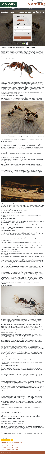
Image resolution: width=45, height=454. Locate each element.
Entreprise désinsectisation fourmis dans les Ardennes (11, 442)
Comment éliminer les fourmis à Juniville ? (10, 449)
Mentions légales (8, 452)
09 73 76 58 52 (37, 4)
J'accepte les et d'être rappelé (23, 34)
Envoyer (22, 37)
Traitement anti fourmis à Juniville (8, 443)
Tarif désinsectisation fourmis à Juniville (10, 447)
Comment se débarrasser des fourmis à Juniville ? (11, 445)
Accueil (2, 452)
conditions (24, 33)
